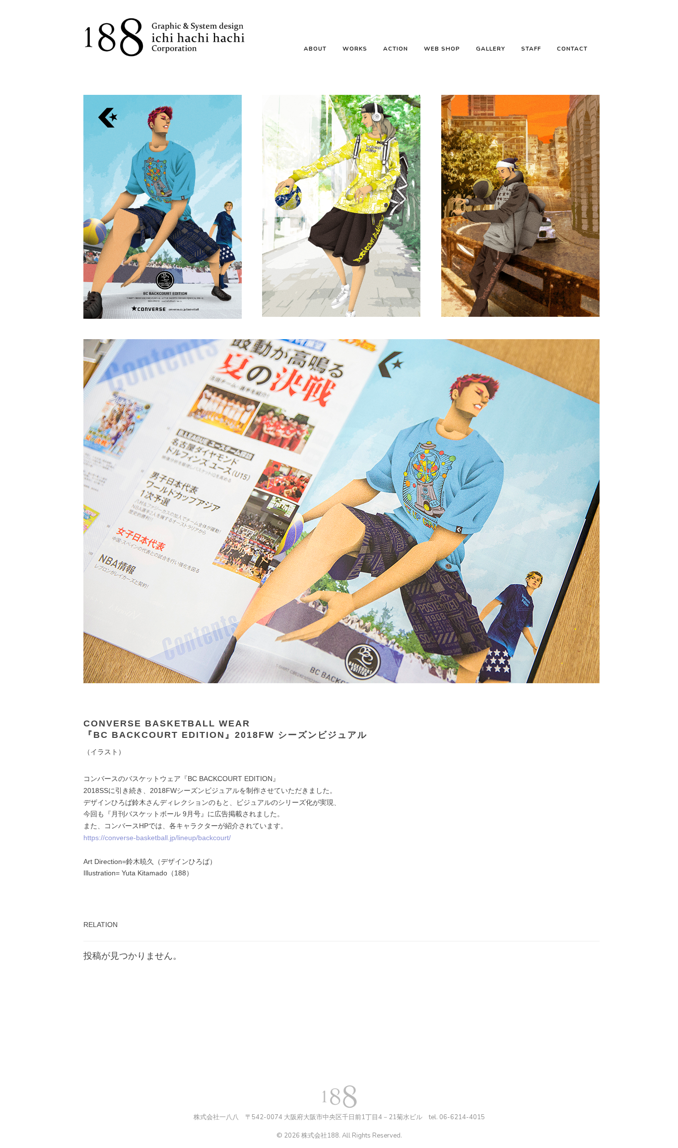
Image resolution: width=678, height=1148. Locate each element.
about (315, 49)
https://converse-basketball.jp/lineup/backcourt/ (157, 838)
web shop (442, 49)
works (354, 49)
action (395, 49)
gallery (490, 49)
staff (531, 49)
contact (572, 49)
